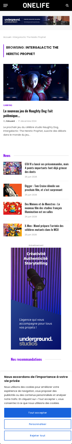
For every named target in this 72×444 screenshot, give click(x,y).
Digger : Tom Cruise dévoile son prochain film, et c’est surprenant (43, 188)
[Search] (67, 5)
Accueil (7, 37)
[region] (36, 407)
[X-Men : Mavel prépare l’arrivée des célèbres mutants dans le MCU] (12, 230)
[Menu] (5, 5)
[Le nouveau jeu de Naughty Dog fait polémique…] (36, 82)
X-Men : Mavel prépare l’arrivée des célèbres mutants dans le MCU (44, 228)
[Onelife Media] (36, 5)
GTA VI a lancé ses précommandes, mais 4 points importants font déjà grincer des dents (47, 168)
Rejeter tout (37, 435)
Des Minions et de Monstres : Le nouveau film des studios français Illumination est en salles (43, 208)
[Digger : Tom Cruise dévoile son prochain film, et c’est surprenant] (12, 190)
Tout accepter (37, 412)
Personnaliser (37, 424)
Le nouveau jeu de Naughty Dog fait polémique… (28, 113)
